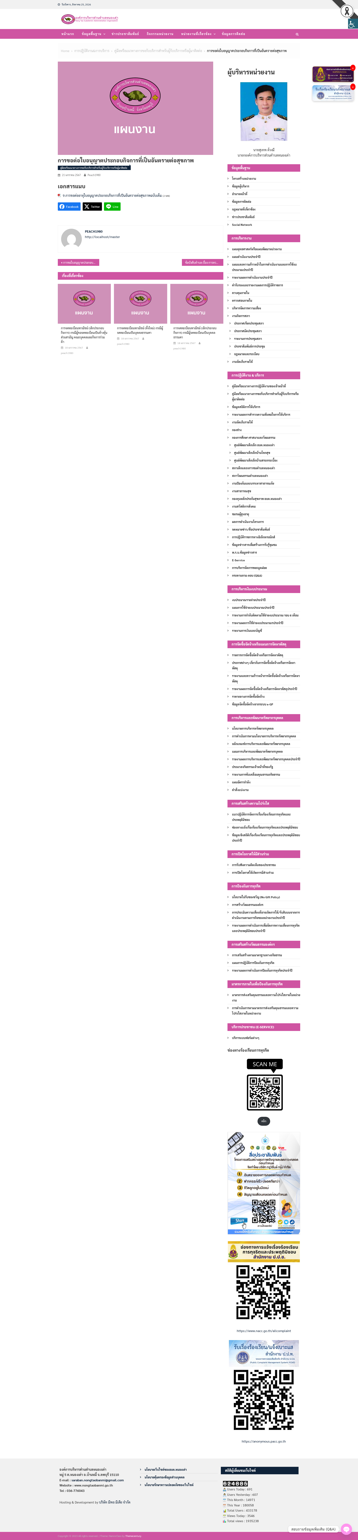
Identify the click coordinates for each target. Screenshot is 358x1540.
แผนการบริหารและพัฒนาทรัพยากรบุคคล (257, 751)
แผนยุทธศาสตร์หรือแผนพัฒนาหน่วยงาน (257, 249)
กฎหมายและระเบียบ (246, 354)
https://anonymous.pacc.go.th (264, 1441)
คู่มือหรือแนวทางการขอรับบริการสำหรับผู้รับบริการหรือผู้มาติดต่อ (93, 167)
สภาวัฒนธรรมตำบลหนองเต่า (250, 476)
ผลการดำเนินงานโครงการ (248, 522)
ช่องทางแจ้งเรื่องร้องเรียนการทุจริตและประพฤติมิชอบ (265, 827)
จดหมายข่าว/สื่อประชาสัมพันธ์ (251, 529)
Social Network (242, 224)
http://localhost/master (102, 237)
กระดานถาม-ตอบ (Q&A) (247, 575)
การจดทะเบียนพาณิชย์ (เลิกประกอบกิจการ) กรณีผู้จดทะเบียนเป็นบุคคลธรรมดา (194, 332)
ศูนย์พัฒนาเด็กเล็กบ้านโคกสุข (252, 453)
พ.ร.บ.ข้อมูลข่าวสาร (244, 552)
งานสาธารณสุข (241, 491)
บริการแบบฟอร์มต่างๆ (245, 1038)
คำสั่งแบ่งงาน (240, 790)
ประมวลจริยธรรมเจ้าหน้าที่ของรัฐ (252, 767)
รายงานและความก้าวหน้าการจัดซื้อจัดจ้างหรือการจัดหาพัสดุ (266, 678)
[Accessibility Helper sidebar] (353, 24)
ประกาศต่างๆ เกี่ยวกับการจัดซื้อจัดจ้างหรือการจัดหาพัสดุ (263, 665)
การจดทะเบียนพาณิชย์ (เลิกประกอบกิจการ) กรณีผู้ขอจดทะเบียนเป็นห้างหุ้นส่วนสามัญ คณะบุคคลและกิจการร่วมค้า (84, 335)
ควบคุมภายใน (240, 293)
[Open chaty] (346, 1529)
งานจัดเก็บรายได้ (242, 361)
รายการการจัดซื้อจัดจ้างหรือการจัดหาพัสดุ (257, 655)
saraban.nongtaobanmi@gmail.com (97, 1480)
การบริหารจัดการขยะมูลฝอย (249, 568)
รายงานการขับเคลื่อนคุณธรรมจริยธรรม (256, 774)
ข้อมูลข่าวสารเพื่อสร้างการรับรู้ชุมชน (254, 545)
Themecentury (133, 1536)
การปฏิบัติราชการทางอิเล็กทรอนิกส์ (253, 537)
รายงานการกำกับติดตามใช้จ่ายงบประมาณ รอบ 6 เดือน (265, 615)
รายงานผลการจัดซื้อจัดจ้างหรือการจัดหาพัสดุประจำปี (264, 689)
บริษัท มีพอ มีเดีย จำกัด (114, 1502)
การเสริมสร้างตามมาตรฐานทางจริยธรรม (257, 955)
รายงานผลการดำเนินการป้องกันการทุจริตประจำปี (262, 970)
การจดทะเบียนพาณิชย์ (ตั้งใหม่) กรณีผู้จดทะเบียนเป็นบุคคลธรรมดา (140, 330)
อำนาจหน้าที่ (239, 194)
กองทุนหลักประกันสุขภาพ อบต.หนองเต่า (257, 499)
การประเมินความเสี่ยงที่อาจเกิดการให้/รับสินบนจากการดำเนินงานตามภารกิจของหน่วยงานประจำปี (266, 915)
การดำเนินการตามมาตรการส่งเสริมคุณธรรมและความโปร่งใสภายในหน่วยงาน (265, 1010)
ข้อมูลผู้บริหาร (240, 186)
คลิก (263, 1121)
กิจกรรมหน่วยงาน (160, 34)
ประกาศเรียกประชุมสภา (249, 323)
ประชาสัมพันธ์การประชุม (249, 346)
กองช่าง (237, 430)
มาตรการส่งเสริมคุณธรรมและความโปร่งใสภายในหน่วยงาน (266, 997)
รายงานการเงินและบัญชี (247, 630)
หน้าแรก (68, 34)
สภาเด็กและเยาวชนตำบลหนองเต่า (253, 468)
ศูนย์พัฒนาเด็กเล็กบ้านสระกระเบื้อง (255, 460)
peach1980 (94, 175)
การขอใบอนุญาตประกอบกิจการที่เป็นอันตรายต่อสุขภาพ (81, 262)
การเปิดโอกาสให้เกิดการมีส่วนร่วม (253, 872)
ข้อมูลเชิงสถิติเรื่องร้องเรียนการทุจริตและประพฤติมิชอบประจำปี (266, 837)
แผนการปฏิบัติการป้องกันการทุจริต (253, 963)
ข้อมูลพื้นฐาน (92, 34)
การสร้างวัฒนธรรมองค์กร (247, 905)
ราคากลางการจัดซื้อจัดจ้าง (248, 696)
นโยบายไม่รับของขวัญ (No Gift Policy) (256, 897)
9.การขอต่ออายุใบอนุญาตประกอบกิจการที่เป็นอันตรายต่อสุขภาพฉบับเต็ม (112, 195)
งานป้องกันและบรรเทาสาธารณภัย (253, 483)
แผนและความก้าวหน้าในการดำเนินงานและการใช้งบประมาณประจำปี (264, 267)
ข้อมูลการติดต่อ (233, 34)
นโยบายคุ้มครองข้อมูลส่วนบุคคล (165, 1477)
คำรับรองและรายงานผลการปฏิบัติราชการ (257, 285)
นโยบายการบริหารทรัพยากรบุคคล (253, 728)
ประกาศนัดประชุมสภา (248, 331)
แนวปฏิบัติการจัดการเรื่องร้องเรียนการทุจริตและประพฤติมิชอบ (261, 817)
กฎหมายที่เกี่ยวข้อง (243, 209)
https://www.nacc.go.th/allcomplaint (264, 1331)
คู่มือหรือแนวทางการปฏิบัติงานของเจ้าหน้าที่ (259, 386)
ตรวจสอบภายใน (242, 300)
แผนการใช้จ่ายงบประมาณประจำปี (253, 607)
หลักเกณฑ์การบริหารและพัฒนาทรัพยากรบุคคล (261, 744)
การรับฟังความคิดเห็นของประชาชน (254, 865)
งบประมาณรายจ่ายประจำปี (249, 600)
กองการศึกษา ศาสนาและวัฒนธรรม (253, 437)
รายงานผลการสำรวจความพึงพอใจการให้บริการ (261, 414)
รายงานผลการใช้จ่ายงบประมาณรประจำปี (257, 623)
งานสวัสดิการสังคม (244, 506)
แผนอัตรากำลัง (241, 782)
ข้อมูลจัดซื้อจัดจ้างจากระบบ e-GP (252, 704)
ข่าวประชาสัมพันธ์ (125, 34)
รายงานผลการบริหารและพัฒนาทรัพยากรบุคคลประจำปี (266, 759)
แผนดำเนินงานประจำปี (246, 257)
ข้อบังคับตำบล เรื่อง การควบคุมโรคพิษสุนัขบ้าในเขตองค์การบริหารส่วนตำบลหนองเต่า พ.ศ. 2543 (204, 262)
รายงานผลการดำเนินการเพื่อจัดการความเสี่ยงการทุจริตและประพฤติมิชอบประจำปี (266, 928)
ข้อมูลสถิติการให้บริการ (246, 407)
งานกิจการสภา (241, 316)
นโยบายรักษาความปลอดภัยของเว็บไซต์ (169, 1485)
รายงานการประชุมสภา (248, 338)
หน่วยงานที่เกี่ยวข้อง (196, 34)
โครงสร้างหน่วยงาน (244, 178)
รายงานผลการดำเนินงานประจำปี (252, 277)
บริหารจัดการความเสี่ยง (246, 308)
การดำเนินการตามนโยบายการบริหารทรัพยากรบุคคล (264, 736)
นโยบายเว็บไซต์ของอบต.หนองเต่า (166, 1469)
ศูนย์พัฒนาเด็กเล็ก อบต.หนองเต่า (254, 445)
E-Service (238, 560)
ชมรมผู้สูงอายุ (240, 514)
